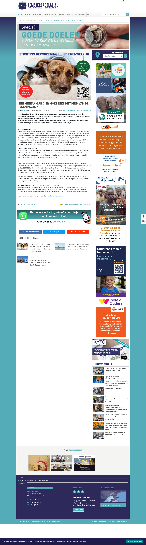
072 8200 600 (34, 499)
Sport (68, 14)
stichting (23, 204)
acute (28, 204)
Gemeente (46, 14)
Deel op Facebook (32, 232)
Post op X (55, 232)
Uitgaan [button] (74, 14)
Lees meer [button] (82, 541)
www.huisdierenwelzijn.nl (55, 196)
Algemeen (28, 14)
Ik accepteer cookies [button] (135, 541)
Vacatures (82, 14)
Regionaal (54, 14)
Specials (28, 20)
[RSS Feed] (83, 492)
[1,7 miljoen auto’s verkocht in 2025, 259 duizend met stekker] (98, 435)
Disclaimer (111, 521)
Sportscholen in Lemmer (113, 388)
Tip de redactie (79, 232)
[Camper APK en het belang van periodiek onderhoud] (98, 371)
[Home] (18, 14)
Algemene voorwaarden (99, 521)
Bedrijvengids (37, 14)
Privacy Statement (121, 521)
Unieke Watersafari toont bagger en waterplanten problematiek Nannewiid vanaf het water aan (78, 246)
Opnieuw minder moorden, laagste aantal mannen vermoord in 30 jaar (116, 399)
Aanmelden (78, 510)
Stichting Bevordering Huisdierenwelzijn (76, 110)
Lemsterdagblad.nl (43, 5)
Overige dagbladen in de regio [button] (111, 505)
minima (33, 204)
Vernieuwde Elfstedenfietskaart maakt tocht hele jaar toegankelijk (116, 417)
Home (21, 20)
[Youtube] (79, 492)
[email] (143, 221)
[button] (18, 463)
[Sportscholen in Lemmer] (98, 391)
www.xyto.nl (34, 505)
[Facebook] (75, 492)
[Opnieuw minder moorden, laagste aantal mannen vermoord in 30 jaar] (98, 399)
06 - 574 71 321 (62, 221)
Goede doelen (37, 20)
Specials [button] (61, 14)
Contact (89, 14)
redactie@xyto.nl (35, 502)
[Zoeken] (127, 14)
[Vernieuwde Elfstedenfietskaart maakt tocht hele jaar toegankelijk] (98, 417)
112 (22, 14)
